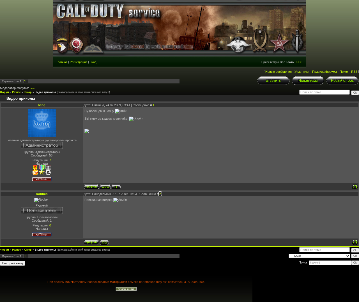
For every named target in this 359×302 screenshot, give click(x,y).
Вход (93, 61)
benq (32, 88)
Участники (301, 71)
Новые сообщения (278, 71)
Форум (4, 92)
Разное (16, 92)
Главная (62, 61)
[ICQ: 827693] (116, 187)
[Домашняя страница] (105, 187)
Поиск (344, 71)
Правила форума (324, 71)
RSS (299, 61)
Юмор (28, 92)
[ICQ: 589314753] (104, 242)
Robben (42, 194)
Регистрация (78, 61)
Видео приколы (45, 92)
